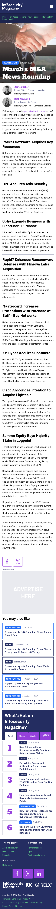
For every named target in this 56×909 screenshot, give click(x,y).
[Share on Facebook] (7, 562)
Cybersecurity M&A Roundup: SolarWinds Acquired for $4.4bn (27, 668)
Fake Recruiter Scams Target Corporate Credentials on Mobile (35, 797)
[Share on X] (18, 562)
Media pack (7, 865)
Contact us (6, 855)
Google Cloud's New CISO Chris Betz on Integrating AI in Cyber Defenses (35, 829)
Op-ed (30, 851)
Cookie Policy (7, 906)
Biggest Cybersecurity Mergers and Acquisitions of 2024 (24, 685)
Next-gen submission (37, 855)
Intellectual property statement (15, 902)
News (8, 644)
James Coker (21, 86)
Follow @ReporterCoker (24, 93)
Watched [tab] (33, 736)
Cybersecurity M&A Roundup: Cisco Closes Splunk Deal (28, 633)
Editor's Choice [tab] (46, 736)
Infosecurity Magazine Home (14, 17)
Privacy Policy (27, 899)
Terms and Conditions (11, 899)
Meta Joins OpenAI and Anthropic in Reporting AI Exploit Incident (32, 766)
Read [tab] (10, 736)
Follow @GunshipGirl (22, 106)
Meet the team (8, 851)
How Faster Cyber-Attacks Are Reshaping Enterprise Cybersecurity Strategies (35, 813)
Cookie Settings (36, 902)
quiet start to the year (34, 111)
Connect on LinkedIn (42, 106)
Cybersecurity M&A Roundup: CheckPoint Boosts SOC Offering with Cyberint (27, 702)
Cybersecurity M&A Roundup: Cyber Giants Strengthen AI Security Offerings (28, 650)
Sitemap (18, 906)
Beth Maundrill (22, 98)
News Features (34, 17)
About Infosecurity (10, 848)
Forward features (35, 848)
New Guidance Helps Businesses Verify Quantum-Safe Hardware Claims (35, 750)
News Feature (10, 63)
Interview (25, 822)
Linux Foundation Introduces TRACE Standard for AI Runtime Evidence (36, 781)
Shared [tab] (22, 736)
